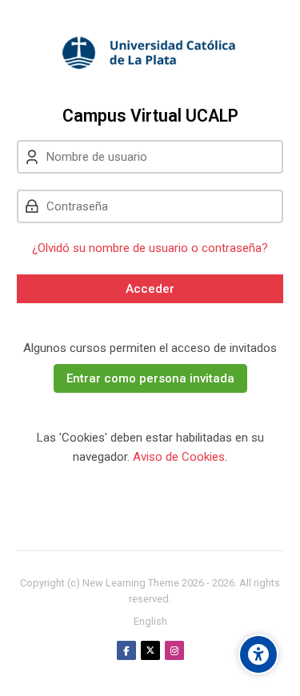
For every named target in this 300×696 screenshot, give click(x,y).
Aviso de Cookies (179, 457)
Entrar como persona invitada (150, 378)
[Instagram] (174, 650)
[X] (150, 650)
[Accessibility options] (258, 654)
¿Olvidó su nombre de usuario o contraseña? (150, 248)
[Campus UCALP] (150, 53)
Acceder (150, 289)
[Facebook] (126, 650)
